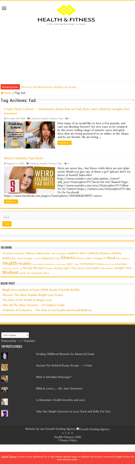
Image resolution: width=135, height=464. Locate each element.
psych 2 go (109, 264)
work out (25, 272)
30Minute (31, 253)
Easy (57, 258)
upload (80, 268)
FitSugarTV (99, 258)
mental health (60, 264)
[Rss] (63, 433)
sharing (58, 268)
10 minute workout (13, 253)
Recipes (39, 268)
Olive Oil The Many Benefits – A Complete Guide (33, 305)
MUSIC (70, 264)
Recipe (27, 268)
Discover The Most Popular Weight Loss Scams (48, 87)
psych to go (17, 268)
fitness (68, 257)
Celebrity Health (39, 118)
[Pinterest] (72, 433)
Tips (73, 268)
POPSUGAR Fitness (92, 264)
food (111, 257)
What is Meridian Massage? (53, 377)
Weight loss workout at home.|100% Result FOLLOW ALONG (41, 289)
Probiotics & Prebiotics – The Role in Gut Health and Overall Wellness (47, 310)
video (96, 268)
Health (9, 263)
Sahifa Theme (8, 456)
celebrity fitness (98, 253)
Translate (29, 341)
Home (7, 93)
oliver (76, 264)
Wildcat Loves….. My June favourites (59, 388)
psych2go (121, 264)
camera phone (58, 253)
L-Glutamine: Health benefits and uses (60, 400)
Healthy (25, 263)
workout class (40, 273)
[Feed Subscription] (133, 100)
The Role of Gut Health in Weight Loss (27, 300)
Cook (35, 258)
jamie (40, 264)
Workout (10, 272)
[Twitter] (68, 433)
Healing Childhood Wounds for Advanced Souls (65, 354)
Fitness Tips (56, 118)
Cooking (44, 258)
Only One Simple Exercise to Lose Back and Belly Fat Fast (73, 411)
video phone (107, 268)
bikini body (43, 253)
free (118, 258)
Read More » (64, 143)
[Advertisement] (67, 53)
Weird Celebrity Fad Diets (23, 158)
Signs (66, 268)
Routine (49, 268)
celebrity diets (77, 253)
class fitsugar (25, 258)
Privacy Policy (68, 440)
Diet (52, 258)
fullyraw (125, 258)
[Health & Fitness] (67, 14)
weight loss (123, 268)
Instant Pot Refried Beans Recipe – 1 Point (64, 365)
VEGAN (88, 268)
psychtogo (6, 268)
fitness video (84, 258)
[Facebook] (66, 433)
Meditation (49, 264)
